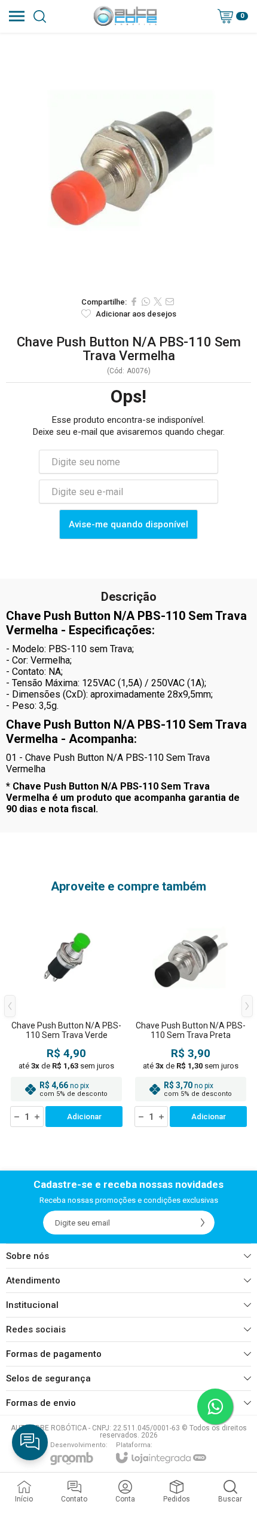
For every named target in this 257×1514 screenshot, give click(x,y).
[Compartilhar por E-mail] (170, 301)
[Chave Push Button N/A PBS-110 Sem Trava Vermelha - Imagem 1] (128, 161)
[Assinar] (203, 1222)
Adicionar (84, 1116)
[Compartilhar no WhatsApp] (146, 301)
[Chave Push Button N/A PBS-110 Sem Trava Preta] (190, 1015)
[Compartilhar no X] (158, 301)
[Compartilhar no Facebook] (134, 301)
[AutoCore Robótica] (125, 16)
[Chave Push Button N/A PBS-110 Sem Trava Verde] (66, 1015)
